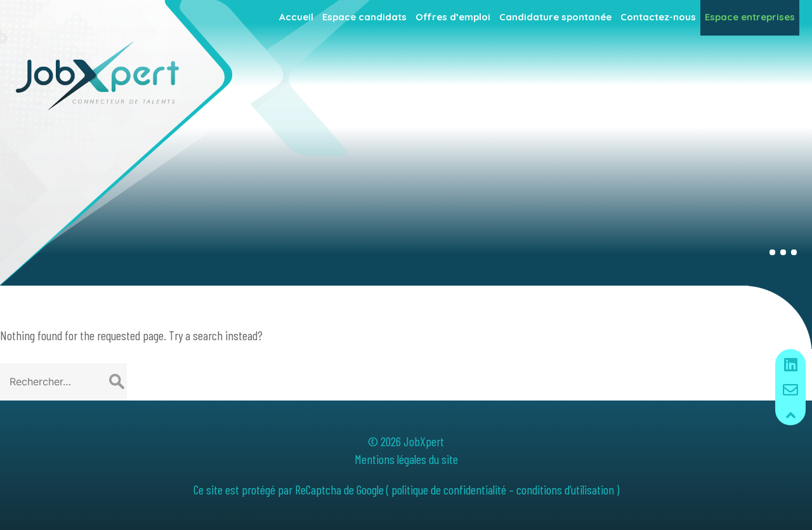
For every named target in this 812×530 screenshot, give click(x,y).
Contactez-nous (658, 17)
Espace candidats (364, 17)
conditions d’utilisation (565, 489)
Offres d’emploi (453, 17)
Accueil (296, 17)
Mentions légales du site (406, 459)
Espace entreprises (750, 17)
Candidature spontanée (555, 17)
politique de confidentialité (448, 489)
